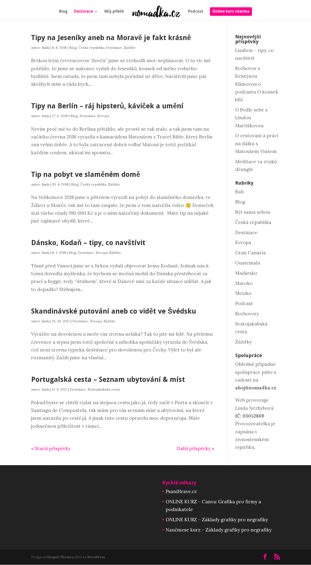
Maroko (244, 283)
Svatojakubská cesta (104, 389)
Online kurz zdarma (231, 12)
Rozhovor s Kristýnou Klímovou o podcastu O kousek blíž (256, 84)
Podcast (195, 12)
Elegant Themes (60, 557)
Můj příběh (114, 12)
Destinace (83, 12)
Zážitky (130, 47)
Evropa (103, 116)
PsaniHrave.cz (181, 491)
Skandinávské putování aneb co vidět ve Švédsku (113, 311)
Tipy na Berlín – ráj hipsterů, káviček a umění (107, 106)
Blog (63, 12)
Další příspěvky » (195, 448)
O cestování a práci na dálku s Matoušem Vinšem (256, 143)
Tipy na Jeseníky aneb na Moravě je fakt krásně (111, 38)
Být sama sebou (252, 212)
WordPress (96, 557)
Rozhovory (247, 314)
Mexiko (243, 293)
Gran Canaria (250, 253)
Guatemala (247, 263)
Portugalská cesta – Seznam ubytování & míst (108, 379)
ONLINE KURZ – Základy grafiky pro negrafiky (217, 519)
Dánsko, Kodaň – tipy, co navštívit (88, 243)
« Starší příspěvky (50, 448)
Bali (239, 192)
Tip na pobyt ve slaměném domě (85, 174)
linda (45, 47)
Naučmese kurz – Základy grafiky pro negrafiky (219, 530)
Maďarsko (246, 273)
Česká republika (91, 47)
